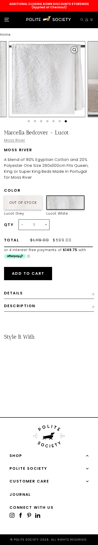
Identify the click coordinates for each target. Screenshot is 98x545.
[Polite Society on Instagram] (12, 515)
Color (20, 190)
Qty (9, 224)
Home (5, 34)
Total (11, 240)
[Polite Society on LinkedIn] (37, 515)
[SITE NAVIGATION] (7, 20)
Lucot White (65, 202)
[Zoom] (74, 49)
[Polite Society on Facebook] (20, 515)
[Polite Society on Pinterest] (29, 515)
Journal (20, 494)
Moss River (14, 140)
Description (19, 306)
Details (13, 293)
